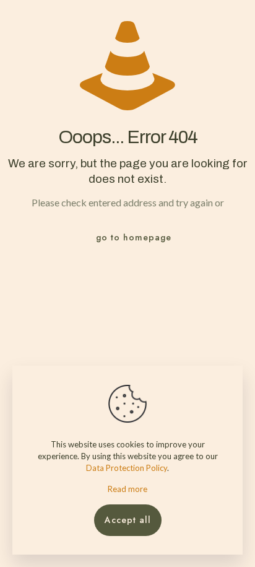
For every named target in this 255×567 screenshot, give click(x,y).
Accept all (128, 520)
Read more (127, 489)
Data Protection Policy (126, 468)
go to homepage (133, 237)
